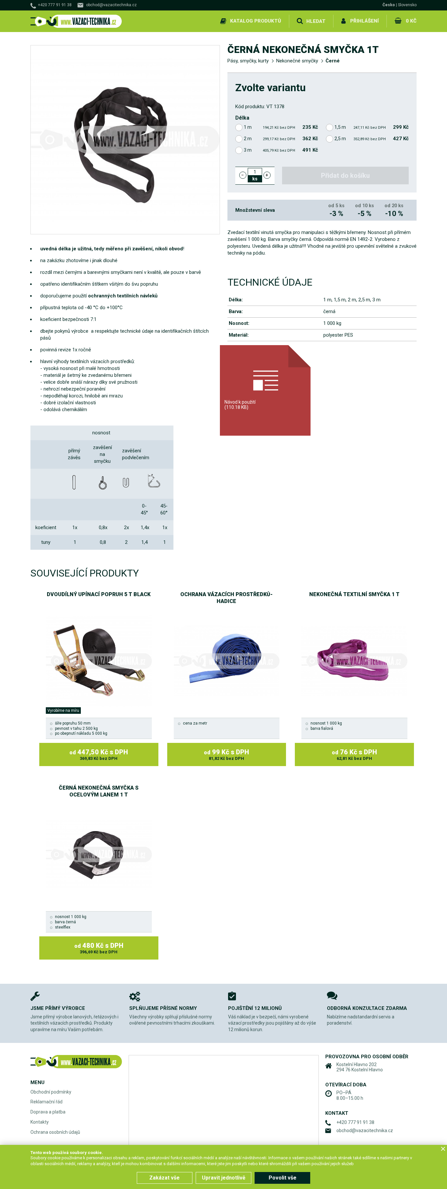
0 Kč (411, 21)
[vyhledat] (300, 21)
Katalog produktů (255, 21)
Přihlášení (364, 21)
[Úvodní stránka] (76, 21)
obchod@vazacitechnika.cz (111, 5)
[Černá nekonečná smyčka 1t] (125, 139)
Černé (333, 61)
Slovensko (407, 5)
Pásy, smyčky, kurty (248, 61)
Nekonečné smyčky (297, 61)
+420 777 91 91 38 (55, 5)
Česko (389, 5)
